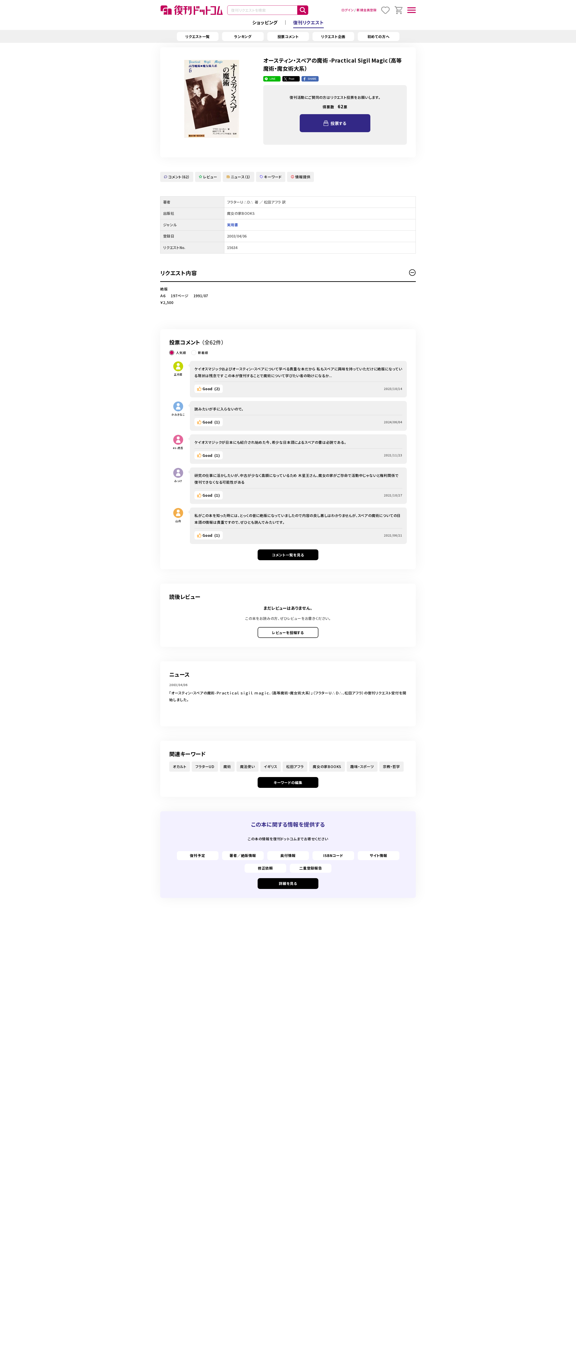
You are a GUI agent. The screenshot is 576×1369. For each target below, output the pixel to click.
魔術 (227, 766)
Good (211, 388)
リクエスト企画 (333, 36)
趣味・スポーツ (362, 766)
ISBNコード (333, 855)
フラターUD (204, 766)
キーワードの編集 (288, 782)
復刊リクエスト (308, 22)
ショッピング (265, 22)
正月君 (178, 374)
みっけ (178, 481)
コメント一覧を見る (288, 555)
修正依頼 (265, 868)
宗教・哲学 (391, 766)
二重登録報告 (310, 868)
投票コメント (288, 36)
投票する (339, 123)
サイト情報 (378, 855)
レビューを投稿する (288, 632)
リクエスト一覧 (197, 36)
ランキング (243, 36)
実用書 (232, 224)
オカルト (179, 766)
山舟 (178, 521)
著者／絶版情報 (243, 855)
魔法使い (247, 766)
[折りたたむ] (412, 272)
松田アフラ (295, 766)
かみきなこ (178, 414)
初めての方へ (378, 36)
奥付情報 (287, 855)
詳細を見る (288, 883)
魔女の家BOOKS (327, 766)
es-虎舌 (178, 447)
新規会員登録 (367, 10)
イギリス (270, 766)
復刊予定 (197, 855)
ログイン (347, 10)
